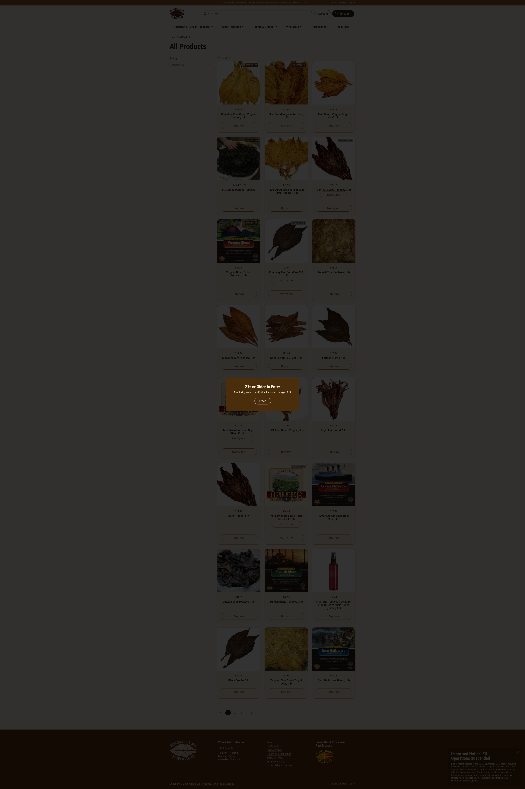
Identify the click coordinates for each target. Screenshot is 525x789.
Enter (262, 401)
